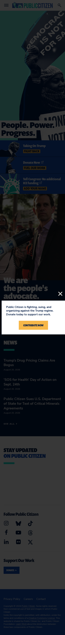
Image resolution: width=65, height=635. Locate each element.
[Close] (60, 294)
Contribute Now (33, 325)
